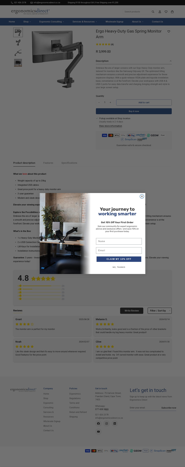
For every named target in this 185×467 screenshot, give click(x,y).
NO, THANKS (119, 267)
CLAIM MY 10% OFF (119, 259)
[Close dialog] (142, 196)
